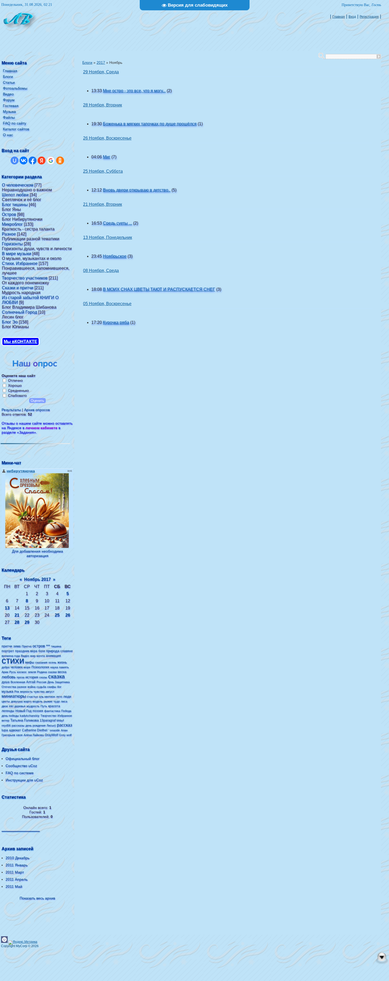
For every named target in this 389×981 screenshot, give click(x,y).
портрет (8, 651)
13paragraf (48, 720)
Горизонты (12, 244)
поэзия (38, 711)
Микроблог (12, 224)
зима (17, 646)
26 (67, 615)
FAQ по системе (20, 773)
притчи (7, 646)
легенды (8, 711)
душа (6, 682)
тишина (56, 646)
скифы (51, 686)
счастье (32, 696)
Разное (9, 234)
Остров (9, 214)
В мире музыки (16, 253)
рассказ (64, 725)
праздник (22, 651)
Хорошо (15, 385)
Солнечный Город (19, 312)
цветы (6, 701)
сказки (52, 672)
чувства (39, 691)
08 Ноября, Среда (101, 270)
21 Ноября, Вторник (102, 204)
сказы (43, 677)
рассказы (18, 725)
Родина (42, 672)
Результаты (11, 410)
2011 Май (14, 886)
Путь (43, 706)
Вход (352, 17)
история (31, 677)
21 (17, 615)
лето (59, 696)
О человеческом (17, 185)
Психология (40, 667)
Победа (66, 710)
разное (21, 686)
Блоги (87, 62)
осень (52, 662)
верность (26, 691)
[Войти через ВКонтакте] (24, 160)
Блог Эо (10, 322)
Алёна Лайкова (34, 735)
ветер (5, 720)
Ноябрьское (114, 256)
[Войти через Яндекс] (42, 160)
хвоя (19, 735)
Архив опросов (37, 410)
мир (32, 655)
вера (33, 651)
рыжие (48, 701)
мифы (29, 662)
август (50, 691)
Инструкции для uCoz (24, 780)
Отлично (15, 380)
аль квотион (47, 696)
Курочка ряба (116, 322)
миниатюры (14, 696)
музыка (7, 691)
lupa (5, 730)
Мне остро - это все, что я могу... (134, 90)
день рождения (35, 725)
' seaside (54, 730)
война (31, 686)
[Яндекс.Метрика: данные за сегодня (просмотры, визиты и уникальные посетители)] (22, 942)
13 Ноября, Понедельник (107, 237)
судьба (41, 686)
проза (20, 677)
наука (54, 667)
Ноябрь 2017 (37, 579)
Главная (338, 17)
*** (48, 646)
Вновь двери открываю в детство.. (136, 190)
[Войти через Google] (51, 160)
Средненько (18, 390)
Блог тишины (15, 204)
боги (41, 651)
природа (52, 651)
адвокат (15, 730)
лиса (64, 701)
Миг (106, 157)
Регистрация (369, 17)
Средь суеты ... (117, 223)
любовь (9, 677)
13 (7, 608)
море (27, 667)
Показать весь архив (37, 898)
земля (32, 672)
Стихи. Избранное (20, 263)
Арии (5, 672)
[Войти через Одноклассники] (60, 160)
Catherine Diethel (34, 730)
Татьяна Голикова (24, 720)
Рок (16, 691)
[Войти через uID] (15, 160)
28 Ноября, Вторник (102, 105)
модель (38, 701)
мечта (41, 655)
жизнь (62, 662)
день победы (10, 715)
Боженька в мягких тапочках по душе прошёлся (150, 124)
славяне (66, 651)
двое (5, 706)
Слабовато (17, 395)
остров (39, 646)
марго (27, 701)
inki (11, 706)
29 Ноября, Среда (101, 72)
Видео (25, 655)
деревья (19, 706)
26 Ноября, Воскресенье (107, 138)
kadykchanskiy (29, 715)
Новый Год (23, 711)
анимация (53, 656)
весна (62, 672)
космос (22, 672)
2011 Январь (17, 865)
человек (16, 667)
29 (27, 622)
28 (17, 622)
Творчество (48, 715)
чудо (56, 701)
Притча (26, 646)
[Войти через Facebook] (33, 160)
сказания (41, 662)
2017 (101, 62)
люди (67, 696)
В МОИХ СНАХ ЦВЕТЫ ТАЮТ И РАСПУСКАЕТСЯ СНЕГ (159, 289)
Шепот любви (15, 195)
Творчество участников (25, 278)
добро (6, 667)
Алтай (30, 682)
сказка (56, 676)
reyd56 (6, 725)
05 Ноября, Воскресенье (107, 303)
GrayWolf (51, 735)
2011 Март (15, 872)
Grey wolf (65, 735)
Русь (12, 672)
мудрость (32, 706)
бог (59, 686)
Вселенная (18, 682)
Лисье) (51, 725)
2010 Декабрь (17, 858)
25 (57, 615)
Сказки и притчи (17, 288)
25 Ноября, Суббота (103, 171)
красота (54, 706)
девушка (16, 701)
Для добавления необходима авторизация (37, 553)
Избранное (64, 715)
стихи (13, 660)
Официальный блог (22, 758)
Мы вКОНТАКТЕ (20, 341)
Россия (41, 682)
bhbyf (60, 720)
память (64, 667)
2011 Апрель (17, 879)
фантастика (52, 710)
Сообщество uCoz (21, 766)
